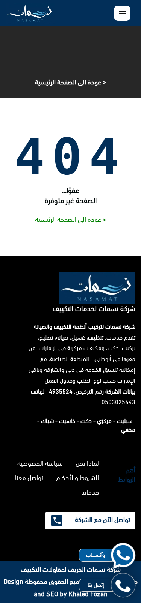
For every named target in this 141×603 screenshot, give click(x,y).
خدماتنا (90, 492)
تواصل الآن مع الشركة (101, 520)
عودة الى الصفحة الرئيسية (68, 82)
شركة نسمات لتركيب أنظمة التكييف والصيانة (84, 326)
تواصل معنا (29, 478)
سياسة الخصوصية (40, 463)
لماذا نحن (87, 463)
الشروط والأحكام (77, 478)
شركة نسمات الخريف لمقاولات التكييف (71, 569)
